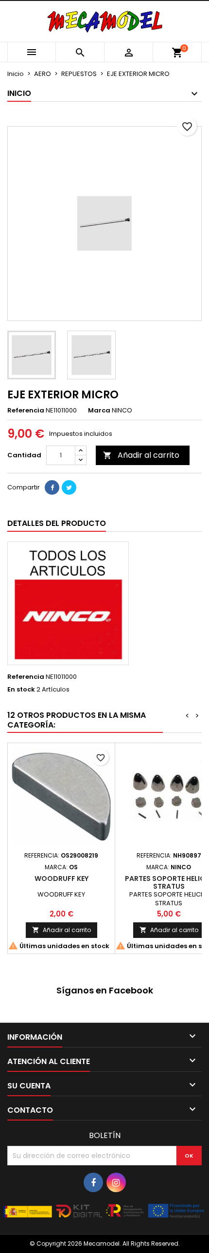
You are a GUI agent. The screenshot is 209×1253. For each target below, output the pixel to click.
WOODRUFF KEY (61, 878)
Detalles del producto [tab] (56, 523)
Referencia (25, 410)
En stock (21, 689)
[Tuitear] (69, 487)
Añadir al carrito (141, 455)
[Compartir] (52, 487)
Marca (99, 410)
